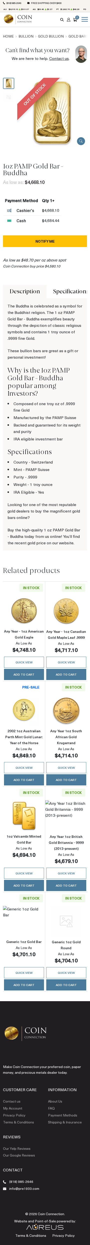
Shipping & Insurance (65, 1122)
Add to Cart (24, 674)
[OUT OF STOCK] (52, 111)
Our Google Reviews (19, 1155)
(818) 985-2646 (13, 2)
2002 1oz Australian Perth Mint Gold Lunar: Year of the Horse (23, 737)
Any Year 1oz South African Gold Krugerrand (66, 737)
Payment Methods (62, 1115)
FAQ (51, 1108)
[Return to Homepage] (18, 19)
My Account (12, 1108)
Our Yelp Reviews (16, 1148)
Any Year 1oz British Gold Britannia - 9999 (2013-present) (66, 842)
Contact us (59, 58)
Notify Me (45, 241)
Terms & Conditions (18, 1122)
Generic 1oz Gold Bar (24, 941)
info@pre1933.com (24, 1188)
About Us (55, 1101)
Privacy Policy (14, 1115)
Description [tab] (25, 291)
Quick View (24, 662)
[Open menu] (84, 19)
